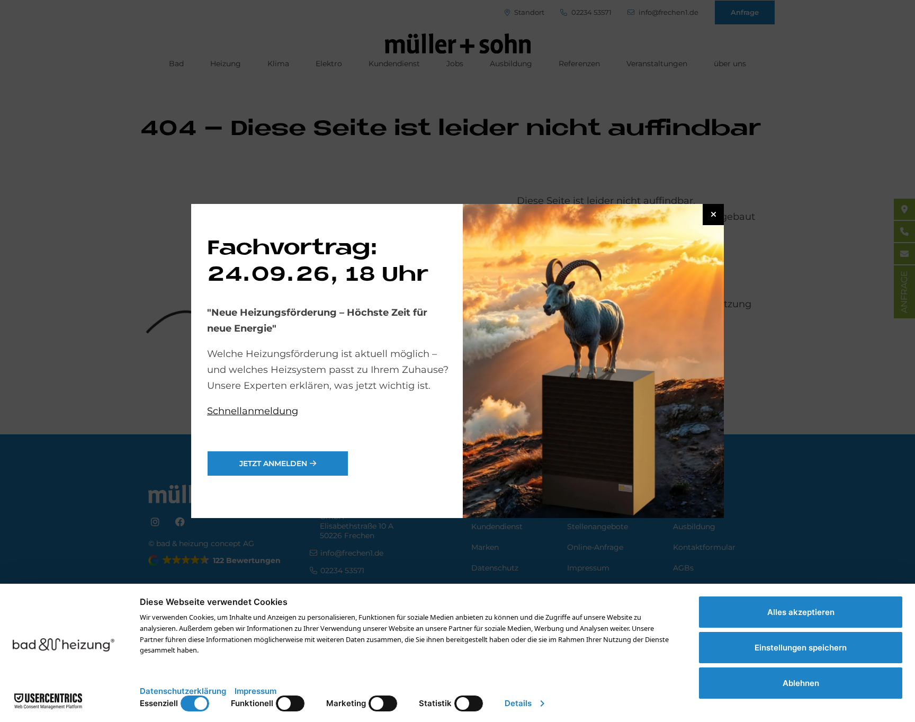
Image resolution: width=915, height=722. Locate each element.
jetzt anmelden (273, 463)
